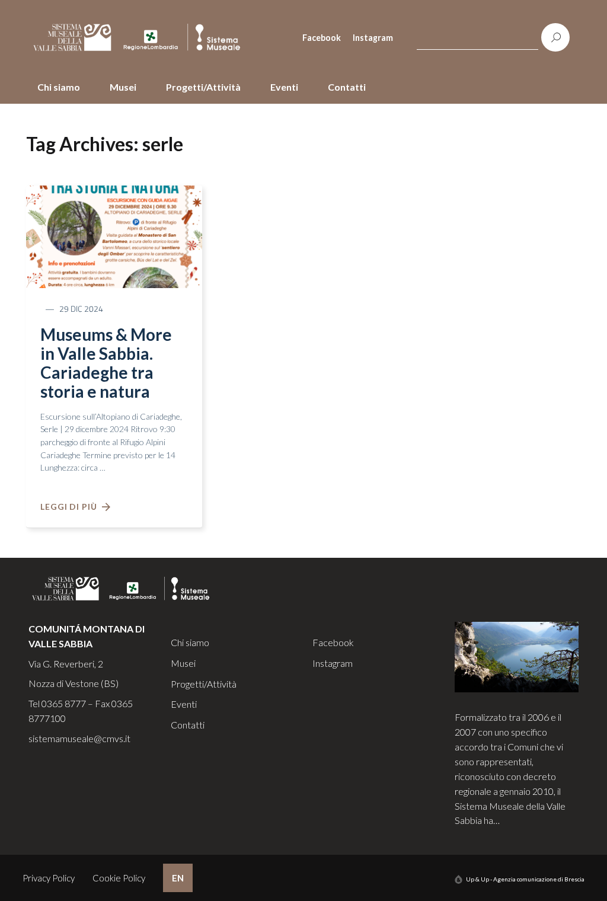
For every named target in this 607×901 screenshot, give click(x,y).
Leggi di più (71, 506)
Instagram (373, 38)
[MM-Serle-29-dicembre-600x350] (114, 235)
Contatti (347, 86)
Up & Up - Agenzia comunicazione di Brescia (525, 879)
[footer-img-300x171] (517, 656)
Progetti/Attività (203, 86)
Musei (123, 86)
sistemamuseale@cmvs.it (79, 738)
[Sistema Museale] (141, 38)
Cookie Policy (118, 878)
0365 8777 (63, 703)
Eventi (284, 86)
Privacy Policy (49, 878)
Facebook (321, 38)
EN (178, 878)
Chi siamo (58, 86)
